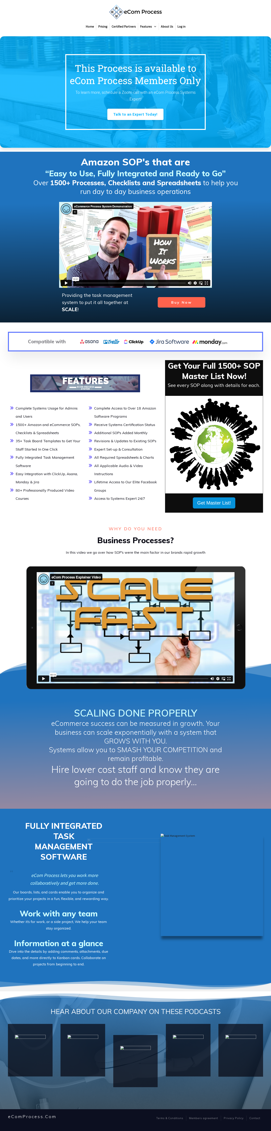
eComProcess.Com (32, 1116)
